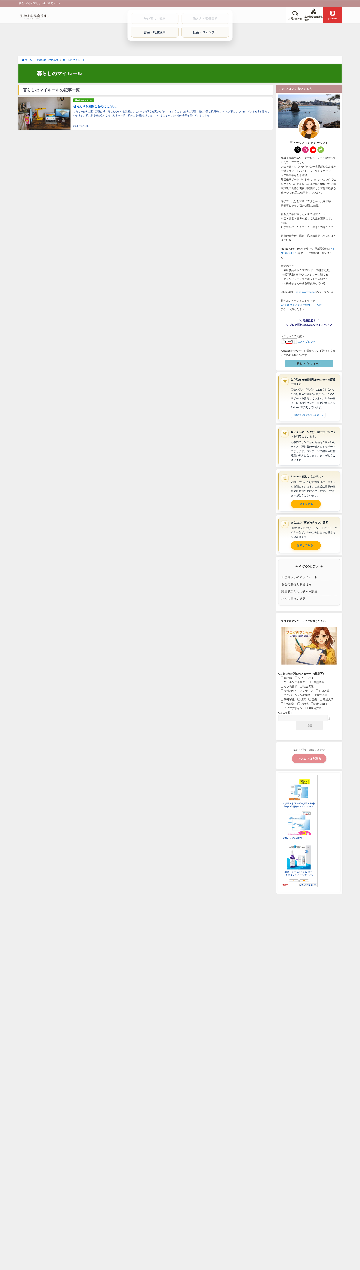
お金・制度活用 (155, 32)
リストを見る (305, 504)
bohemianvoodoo (306, 292)
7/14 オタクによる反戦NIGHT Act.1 (302, 305)
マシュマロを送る (309, 758)
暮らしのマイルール (83, 100)
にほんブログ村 (306, 341)
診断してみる (305, 545)
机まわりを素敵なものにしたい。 (95, 106)
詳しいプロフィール (309, 363)
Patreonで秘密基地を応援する (308, 415)
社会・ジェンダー (205, 32)
